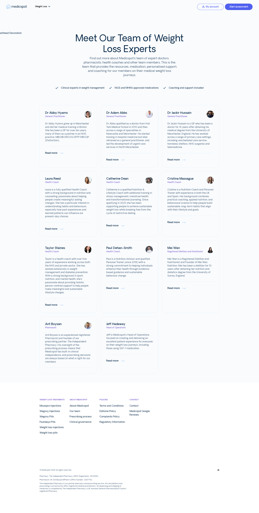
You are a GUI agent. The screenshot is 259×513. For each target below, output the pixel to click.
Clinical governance (80, 421)
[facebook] (197, 470)
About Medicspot (79, 405)
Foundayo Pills (47, 421)
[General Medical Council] (53, 459)
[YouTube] (218, 470)
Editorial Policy (108, 411)
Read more (51, 152)
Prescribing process (81, 416)
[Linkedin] (208, 470)
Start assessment (238, 6)
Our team (75, 411)
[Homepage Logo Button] (16, 7)
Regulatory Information (112, 421)
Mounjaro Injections (50, 405)
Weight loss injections (52, 427)
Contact (134, 405)
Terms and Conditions (112, 405)
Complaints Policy (110, 416)
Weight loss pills (49, 432)
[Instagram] (202, 470)
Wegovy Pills (47, 416)
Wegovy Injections (50, 411)
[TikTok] (213, 470)
